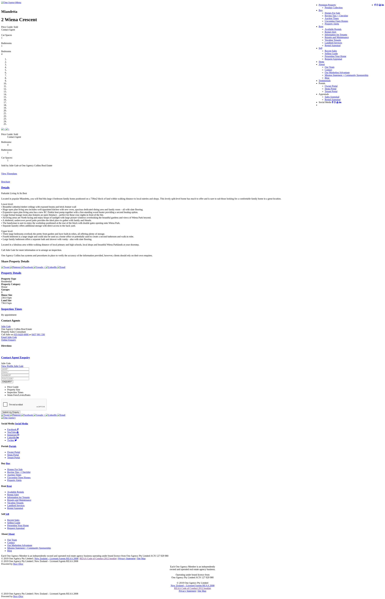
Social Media (21, 423)
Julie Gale (6, 326)
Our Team (329, 67)
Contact (328, 70)
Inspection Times (11, 309)
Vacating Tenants (333, 40)
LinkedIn (12, 437)
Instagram (12, 435)
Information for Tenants (336, 34)
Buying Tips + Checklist (336, 15)
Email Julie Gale (9, 337)
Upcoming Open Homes (336, 21)
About (322, 64)
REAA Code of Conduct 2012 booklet (98, 558)
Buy (321, 10)
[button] (3, 129)
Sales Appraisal (332, 97)
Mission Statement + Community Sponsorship (346, 75)
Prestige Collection (334, 7)
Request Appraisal (333, 59)
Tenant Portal (331, 91)
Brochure (5, 181)
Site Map (141, 558)
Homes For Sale (332, 13)
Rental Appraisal (332, 45)
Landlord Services (333, 42)
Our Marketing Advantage (337, 72)
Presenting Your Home (335, 56)
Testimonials (325, 80)
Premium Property (327, 5)
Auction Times (332, 18)
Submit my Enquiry (10, 412)
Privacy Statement (126, 558)
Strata (321, 61)
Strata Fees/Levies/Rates (18, 395)
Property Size (13, 389)
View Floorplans (9, 173)
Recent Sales (331, 51)
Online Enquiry (8, 340)
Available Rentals (333, 29)
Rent (321, 26)
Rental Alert (330, 32)
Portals (12, 446)
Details (5, 187)
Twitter (11, 440)
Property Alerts (332, 24)
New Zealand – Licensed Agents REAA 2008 (56, 558)
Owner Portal (331, 86)
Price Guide (12, 387)
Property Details (11, 272)
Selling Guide (331, 53)
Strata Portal (330, 88)
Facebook (12, 429)
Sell (320, 48)
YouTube (12, 432)
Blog (327, 78)
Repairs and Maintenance (337, 37)
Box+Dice (18, 564)
